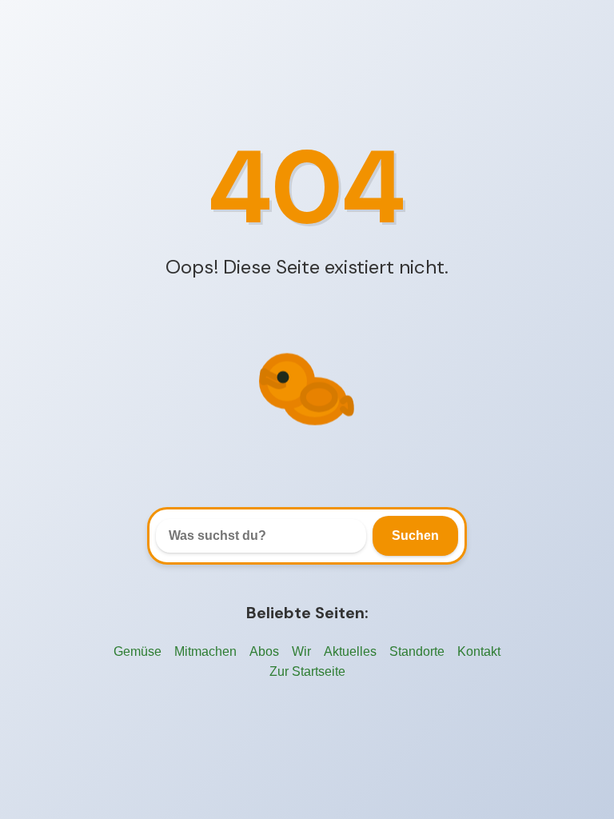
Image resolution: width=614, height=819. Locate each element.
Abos (264, 651)
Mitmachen (205, 651)
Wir (301, 651)
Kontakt (478, 651)
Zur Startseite (307, 671)
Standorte (417, 651)
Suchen (415, 535)
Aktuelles (350, 651)
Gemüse (137, 651)
